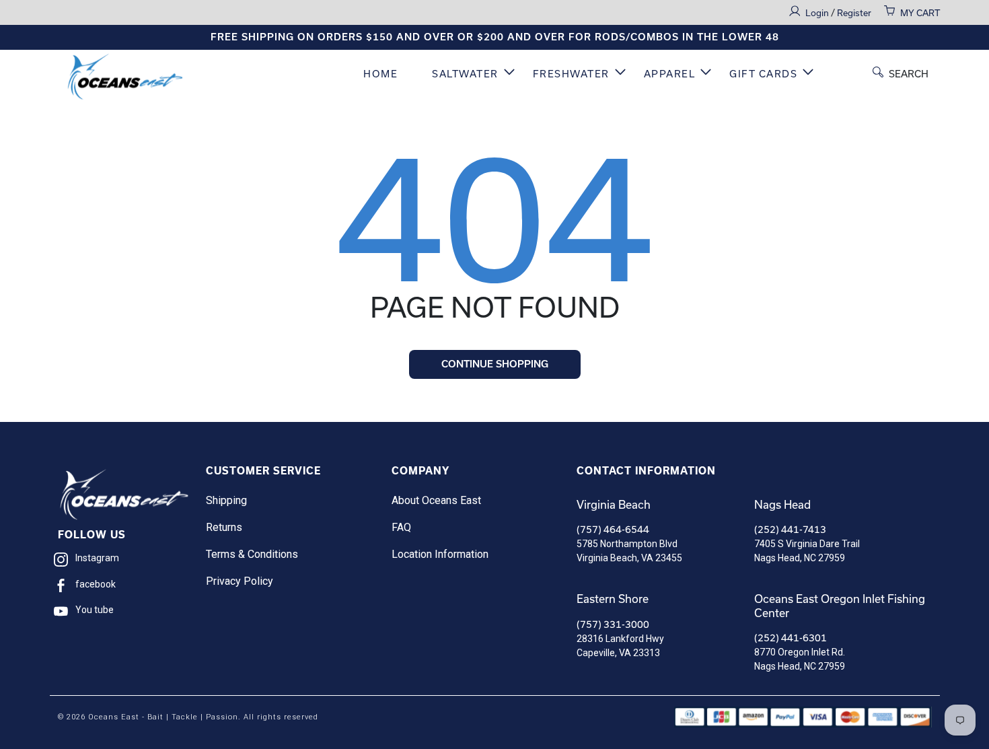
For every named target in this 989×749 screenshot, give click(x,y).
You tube (94, 609)
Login (818, 12)
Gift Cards (763, 73)
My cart (920, 12)
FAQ (401, 527)
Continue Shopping (494, 364)
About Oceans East (436, 500)
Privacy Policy (239, 581)
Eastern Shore (613, 598)
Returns (224, 527)
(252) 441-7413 (790, 529)
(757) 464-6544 (613, 529)
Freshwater (571, 73)
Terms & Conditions (252, 554)
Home (380, 73)
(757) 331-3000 (613, 624)
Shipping (226, 500)
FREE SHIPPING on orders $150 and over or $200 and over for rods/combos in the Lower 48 (495, 37)
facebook (95, 584)
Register (854, 12)
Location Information (440, 554)
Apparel (670, 73)
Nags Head (782, 504)
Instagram (97, 557)
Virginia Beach (614, 504)
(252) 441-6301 (790, 637)
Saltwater (465, 73)
